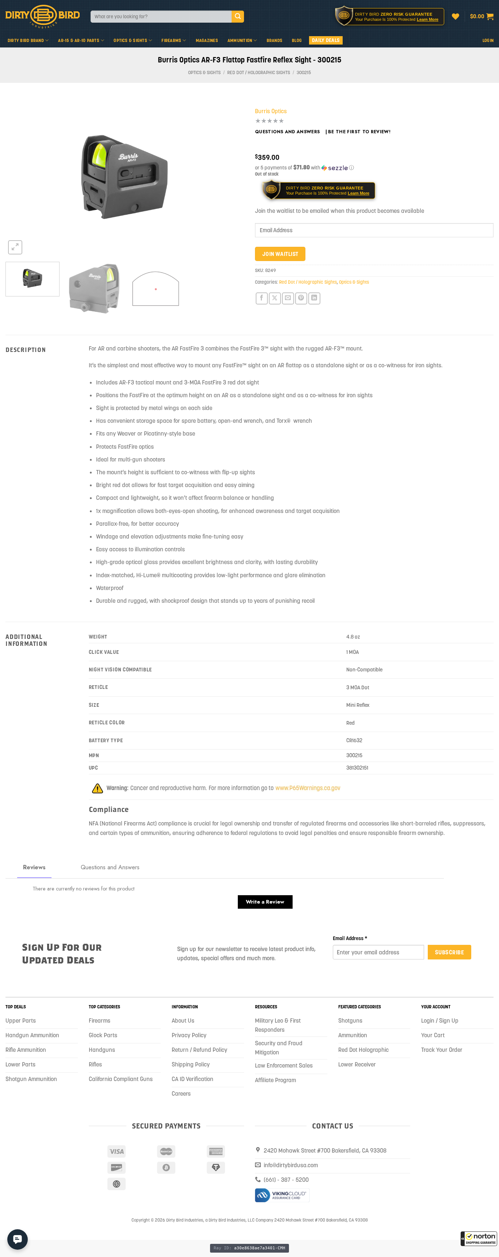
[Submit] (238, 17)
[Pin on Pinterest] (301, 298)
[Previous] (19, 177)
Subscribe (449, 952)
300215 (304, 72)
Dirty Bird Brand (26, 40)
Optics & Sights (130, 40)
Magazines (207, 40)
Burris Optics (271, 111)
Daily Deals (326, 40)
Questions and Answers (287, 132)
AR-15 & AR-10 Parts (78, 40)
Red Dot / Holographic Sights (258, 72)
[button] (479, 1238)
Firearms (171, 40)
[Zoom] (15, 247)
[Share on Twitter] (275, 298)
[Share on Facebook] (262, 298)
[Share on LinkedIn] (314, 298)
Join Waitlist (280, 253)
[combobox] (161, 17)
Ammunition (240, 40)
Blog (297, 40)
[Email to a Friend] (288, 298)
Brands (274, 40)
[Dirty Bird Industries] (42, 16)
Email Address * (350, 938)
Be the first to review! (359, 132)
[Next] (230, 177)
